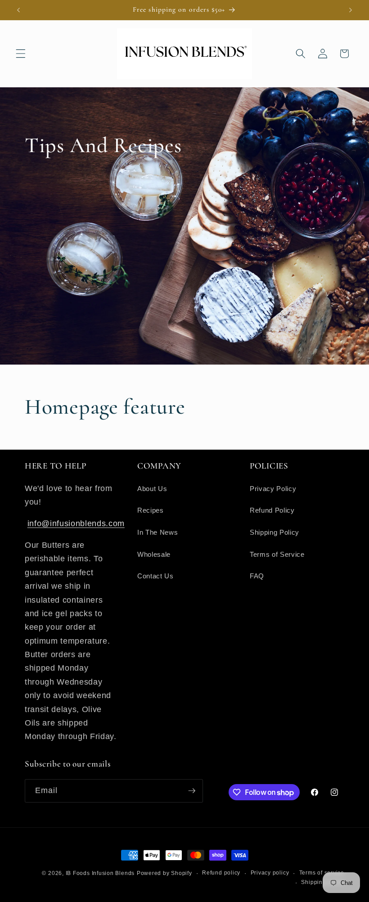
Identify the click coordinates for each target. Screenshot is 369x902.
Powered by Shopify (164, 873)
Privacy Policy (273, 488)
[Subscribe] (191, 791)
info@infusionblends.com (76, 523)
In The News (157, 532)
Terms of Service (277, 554)
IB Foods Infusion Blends (100, 873)
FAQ (257, 576)
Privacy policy (270, 873)
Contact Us (155, 576)
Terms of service (321, 873)
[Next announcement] (350, 10)
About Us (152, 488)
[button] (21, 53)
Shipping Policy (274, 532)
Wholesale (154, 554)
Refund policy (221, 873)
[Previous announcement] (18, 10)
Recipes (150, 510)
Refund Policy (272, 510)
